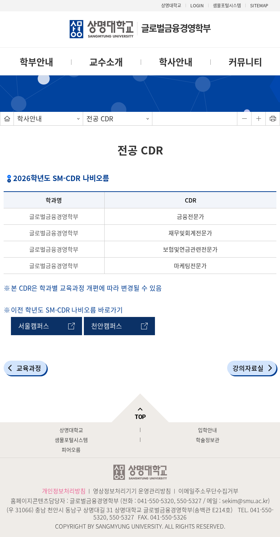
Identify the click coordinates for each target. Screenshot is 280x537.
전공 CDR (99, 119)
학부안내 (36, 61)
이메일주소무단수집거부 (208, 490)
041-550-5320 (155, 500)
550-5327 (189, 500)
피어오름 (71, 449)
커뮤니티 (245, 61)
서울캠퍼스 (33, 326)
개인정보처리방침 (64, 490)
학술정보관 (207, 439)
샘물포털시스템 (71, 439)
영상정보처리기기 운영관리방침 (132, 490)
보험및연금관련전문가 (190, 249)
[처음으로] (7, 118)
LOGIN (197, 5)
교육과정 (28, 368)
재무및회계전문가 (190, 232)
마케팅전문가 (190, 265)
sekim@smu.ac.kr (245, 500)
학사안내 (175, 61)
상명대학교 (171, 5)
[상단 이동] (140, 407)
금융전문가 (190, 216)
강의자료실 (248, 368)
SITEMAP (259, 5)
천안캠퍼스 (106, 326)
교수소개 (106, 61)
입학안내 (207, 430)
